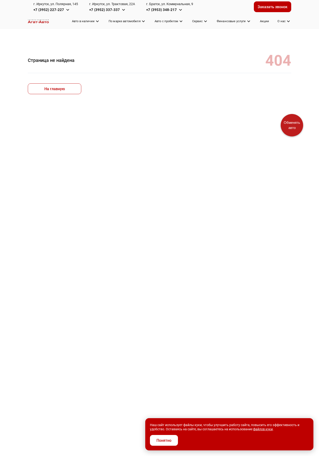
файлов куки (263, 429)
